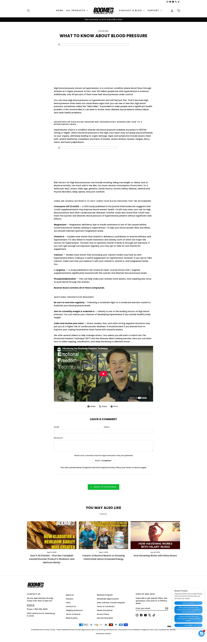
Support (154, 10)
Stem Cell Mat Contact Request (111, 602)
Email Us (30, 605)
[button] (201, 633)
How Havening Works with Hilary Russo (155, 555)
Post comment (103, 461)
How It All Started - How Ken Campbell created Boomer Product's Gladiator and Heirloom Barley (51, 559)
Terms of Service (133, 467)
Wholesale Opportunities (108, 599)
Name (56, 427)
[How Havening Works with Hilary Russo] (155, 535)
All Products (76, 10)
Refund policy (72, 618)
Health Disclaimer (105, 610)
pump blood (136, 132)
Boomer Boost (61, 287)
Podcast (69, 599)
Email (107, 427)
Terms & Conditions (106, 606)
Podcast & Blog (131, 10)
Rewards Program (105, 595)
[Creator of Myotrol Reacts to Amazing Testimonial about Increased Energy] (103, 535)
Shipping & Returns (74, 610)
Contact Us (71, 606)
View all (103, 514)
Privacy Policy (115, 467)
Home (59, 10)
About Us (70, 595)
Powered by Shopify (103, 634)
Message (58, 438)
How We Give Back (105, 618)
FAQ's (68, 602)
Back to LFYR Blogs (105, 487)
